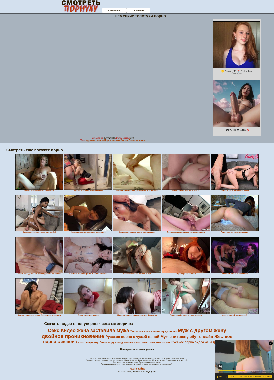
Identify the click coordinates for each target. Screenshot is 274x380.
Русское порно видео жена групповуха (200, 342)
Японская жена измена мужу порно (153, 331)
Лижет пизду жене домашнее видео (120, 342)
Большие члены (137, 140)
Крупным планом (95, 140)
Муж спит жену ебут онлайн (186, 336)
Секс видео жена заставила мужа (88, 330)
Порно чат (138, 10)
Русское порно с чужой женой (132, 337)
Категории (114, 10)
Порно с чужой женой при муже (156, 342)
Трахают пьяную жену (87, 342)
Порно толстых (112, 140)
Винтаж (124, 140)
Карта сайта (137, 368)
